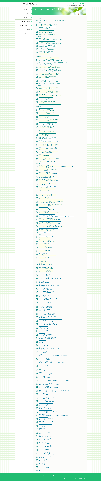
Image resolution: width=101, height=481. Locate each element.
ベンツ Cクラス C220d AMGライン (47, 301)
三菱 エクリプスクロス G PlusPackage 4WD (49, 219)
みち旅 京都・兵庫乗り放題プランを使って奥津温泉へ (52, 39)
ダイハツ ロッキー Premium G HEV (47, 101)
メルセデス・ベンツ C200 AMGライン (48, 69)
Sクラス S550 (42, 469)
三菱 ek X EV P (42, 94)
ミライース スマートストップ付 (46, 446)
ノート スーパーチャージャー (46, 450)
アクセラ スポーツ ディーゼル (47, 397)
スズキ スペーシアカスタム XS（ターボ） (49, 58)
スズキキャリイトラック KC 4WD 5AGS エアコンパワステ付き (54, 380)
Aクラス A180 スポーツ (44, 439)
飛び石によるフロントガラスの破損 (47, 186)
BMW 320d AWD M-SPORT (45, 177)
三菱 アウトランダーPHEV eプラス (47, 195)
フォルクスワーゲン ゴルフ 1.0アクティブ (49, 115)
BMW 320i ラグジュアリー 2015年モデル (49, 348)
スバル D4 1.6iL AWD (44, 263)
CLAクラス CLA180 (44, 412)
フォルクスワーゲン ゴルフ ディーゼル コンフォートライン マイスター (56, 166)
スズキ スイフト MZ (44, 48)
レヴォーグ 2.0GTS (44, 394)
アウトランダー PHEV (44, 443)
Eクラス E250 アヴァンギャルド (46, 436)
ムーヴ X (41, 341)
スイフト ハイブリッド (44, 240)
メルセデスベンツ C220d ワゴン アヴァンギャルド (51, 201)
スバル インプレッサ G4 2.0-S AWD (47, 165)
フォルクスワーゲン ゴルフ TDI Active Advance (50, 70)
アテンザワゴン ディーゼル (45, 445)
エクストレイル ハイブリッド (46, 321)
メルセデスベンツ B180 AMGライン (47, 145)
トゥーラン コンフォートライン (46, 302)
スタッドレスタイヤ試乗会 (45, 383)
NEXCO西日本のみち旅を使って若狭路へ (48, 24)
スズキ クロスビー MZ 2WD (45, 25)
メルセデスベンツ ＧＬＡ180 (46, 287)
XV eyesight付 (42, 428)
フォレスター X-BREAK (44, 359)
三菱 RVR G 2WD (43, 170)
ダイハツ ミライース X (44, 250)
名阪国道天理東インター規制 (46, 65)
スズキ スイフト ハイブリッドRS (47, 225)
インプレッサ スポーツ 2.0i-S (46, 270)
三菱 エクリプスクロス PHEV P (46, 126)
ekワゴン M (42, 310)
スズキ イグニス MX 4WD (45, 292)
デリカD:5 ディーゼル (44, 460)
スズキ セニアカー (44, 404)
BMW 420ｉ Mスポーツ (44, 382)
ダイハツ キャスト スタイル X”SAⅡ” (48, 316)
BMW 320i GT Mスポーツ (45, 272)
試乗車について (43, 261)
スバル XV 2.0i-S (43, 254)
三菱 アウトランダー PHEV (45, 32)
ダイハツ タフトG (43, 117)
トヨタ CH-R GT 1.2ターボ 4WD (47, 248)
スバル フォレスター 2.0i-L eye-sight (47, 307)
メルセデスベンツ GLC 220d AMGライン (48, 151)
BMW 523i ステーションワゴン (46, 421)
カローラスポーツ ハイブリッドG (47, 214)
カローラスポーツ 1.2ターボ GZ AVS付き (49, 212)
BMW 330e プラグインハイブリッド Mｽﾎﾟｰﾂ (50, 285)
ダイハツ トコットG (44, 197)
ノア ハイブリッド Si (44, 243)
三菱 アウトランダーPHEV (45, 334)
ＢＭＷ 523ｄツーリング (45, 393)
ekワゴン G (42, 426)
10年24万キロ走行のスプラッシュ (47, 138)
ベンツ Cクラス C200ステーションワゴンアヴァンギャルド (53, 355)
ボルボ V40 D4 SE (43, 326)
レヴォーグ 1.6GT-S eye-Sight (46, 401)
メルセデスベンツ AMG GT (45, 208)
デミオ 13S (42, 379)
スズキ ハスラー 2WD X (44, 159)
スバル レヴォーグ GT (44, 134)
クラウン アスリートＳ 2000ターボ (47, 314)
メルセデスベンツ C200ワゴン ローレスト (49, 158)
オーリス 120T (42, 340)
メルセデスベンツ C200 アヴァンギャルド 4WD (50, 204)
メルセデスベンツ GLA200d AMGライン (48, 147)
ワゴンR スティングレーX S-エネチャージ (49, 387)
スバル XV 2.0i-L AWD (44, 257)
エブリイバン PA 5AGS (44, 349)
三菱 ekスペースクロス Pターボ (46, 152)
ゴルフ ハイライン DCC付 (45, 449)
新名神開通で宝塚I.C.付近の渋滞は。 (48, 218)
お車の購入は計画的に (44, 42)
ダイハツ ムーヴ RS (44, 31)
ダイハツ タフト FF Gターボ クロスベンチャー (50, 95)
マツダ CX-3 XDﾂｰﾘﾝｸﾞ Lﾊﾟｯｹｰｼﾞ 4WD (48, 298)
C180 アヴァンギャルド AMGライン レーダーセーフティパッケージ (55, 390)
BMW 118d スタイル (44, 282)
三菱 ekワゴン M (43, 182)
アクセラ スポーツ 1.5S (44, 396)
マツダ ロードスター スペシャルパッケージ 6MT (50, 319)
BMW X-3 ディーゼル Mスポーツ (47, 229)
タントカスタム (43, 459)
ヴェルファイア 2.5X (44, 344)
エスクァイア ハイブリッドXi (46, 373)
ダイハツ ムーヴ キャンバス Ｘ (46, 275)
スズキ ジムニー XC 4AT (45, 211)
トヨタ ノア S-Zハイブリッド (46, 97)
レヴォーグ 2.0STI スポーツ (45, 277)
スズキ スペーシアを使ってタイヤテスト (48, 215)
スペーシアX (42, 327)
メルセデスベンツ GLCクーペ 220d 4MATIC (48, 228)
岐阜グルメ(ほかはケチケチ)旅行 (48, 46)
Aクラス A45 (42, 414)
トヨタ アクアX (43, 102)
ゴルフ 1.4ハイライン (44, 251)
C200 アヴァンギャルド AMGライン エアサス (50, 389)
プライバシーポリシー (68, 478)
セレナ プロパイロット (44, 274)
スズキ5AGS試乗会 (43, 352)
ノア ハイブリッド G (44, 398)
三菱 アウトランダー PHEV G (46, 108)
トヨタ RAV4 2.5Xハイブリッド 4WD (48, 173)
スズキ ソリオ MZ (43, 135)
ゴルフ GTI (42, 407)
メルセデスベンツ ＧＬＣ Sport (46, 289)
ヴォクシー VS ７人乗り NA (45, 410)
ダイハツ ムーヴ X (43, 28)
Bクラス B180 (42, 354)
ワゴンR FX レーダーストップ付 (46, 452)
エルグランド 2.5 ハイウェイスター (47, 313)
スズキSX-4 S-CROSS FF (45, 345)
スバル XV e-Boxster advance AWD (47, 140)
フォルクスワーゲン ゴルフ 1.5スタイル (48, 119)
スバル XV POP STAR (44, 363)
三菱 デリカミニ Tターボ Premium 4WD (48, 74)
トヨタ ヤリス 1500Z (44, 157)
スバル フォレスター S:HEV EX (46, 30)
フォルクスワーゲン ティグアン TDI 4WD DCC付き (51, 200)
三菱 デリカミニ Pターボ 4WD (47, 27)
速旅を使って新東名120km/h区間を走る (48, 180)
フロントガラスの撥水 (44, 113)
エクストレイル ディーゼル (45, 438)
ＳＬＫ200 (41, 431)
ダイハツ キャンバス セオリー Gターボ (48, 87)
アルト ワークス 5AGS (44, 295)
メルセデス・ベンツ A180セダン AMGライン (49, 73)
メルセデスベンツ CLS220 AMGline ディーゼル (50, 337)
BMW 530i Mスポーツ (44, 246)
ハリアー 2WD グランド (45, 440)
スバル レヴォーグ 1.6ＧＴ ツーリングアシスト (50, 221)
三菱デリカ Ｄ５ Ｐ (43, 187)
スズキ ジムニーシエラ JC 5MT (46, 209)
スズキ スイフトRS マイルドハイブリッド (49, 144)
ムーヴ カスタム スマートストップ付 (48, 453)
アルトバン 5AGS (43, 365)
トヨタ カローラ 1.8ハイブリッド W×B (48, 169)
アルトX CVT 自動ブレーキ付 (46, 361)
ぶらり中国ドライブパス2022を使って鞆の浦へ (50, 83)
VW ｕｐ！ (41, 433)
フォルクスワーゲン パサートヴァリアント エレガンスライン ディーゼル (56, 216)
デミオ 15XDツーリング (45, 376)
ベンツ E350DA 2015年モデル (46, 375)
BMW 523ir (42, 457)
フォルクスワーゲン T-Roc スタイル (47, 142)
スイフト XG (42, 258)
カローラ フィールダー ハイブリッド (48, 455)
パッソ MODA (42, 281)
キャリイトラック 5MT (44, 462)
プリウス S (42, 296)
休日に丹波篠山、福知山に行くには (47, 76)
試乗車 (41, 429)
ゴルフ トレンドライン (44, 447)
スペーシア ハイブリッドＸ (46, 236)
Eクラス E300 (42, 442)
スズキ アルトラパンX (44, 335)
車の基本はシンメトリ (44, 190)
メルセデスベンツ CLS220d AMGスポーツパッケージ (51, 226)
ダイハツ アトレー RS (44, 98)
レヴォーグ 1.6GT (43, 328)
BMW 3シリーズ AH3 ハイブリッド (47, 408)
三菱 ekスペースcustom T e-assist (47, 342)
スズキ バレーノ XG (44, 288)
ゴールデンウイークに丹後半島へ (47, 49)
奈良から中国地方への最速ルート (47, 41)
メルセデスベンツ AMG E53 (45, 154)
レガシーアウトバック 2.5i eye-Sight (47, 372)
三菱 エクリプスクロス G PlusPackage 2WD (49, 223)
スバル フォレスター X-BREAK (46, 110)
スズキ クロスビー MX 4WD (45, 232)
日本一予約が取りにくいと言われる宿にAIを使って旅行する (53, 20)
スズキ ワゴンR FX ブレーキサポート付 (48, 148)
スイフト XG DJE (43, 417)
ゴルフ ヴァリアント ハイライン (46, 418)
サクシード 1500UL (44, 386)
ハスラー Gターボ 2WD (44, 377)
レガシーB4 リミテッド (44, 370)
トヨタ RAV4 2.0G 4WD (45, 175)
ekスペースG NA (43, 470)
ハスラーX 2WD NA (44, 467)
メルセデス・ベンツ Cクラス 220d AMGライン (50, 104)
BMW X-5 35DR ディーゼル (45, 424)
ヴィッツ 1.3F (42, 400)
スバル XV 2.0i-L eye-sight (45, 306)
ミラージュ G (42, 294)
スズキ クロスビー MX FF (45, 230)
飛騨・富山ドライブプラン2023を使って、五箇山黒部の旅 (53, 62)
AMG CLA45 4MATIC (44, 299)
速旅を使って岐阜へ (44, 198)
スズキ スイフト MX (44, 54)
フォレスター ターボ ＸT (45, 358)
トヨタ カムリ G (43, 244)
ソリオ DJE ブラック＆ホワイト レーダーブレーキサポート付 (53, 415)
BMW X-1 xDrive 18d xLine (45, 267)
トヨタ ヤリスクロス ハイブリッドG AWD (49, 141)
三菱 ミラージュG (43, 149)
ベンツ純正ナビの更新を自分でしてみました (49, 91)
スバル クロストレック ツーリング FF (48, 80)
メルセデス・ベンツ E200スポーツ (47, 133)
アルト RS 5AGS (43, 351)
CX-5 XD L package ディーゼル (46, 356)
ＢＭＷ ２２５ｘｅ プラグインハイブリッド (49, 291)
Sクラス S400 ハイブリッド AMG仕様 (48, 411)
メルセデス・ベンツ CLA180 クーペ (47, 124)
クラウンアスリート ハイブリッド (47, 456)
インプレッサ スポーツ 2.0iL (46, 271)
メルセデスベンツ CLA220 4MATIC (47, 183)
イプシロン (42, 466)
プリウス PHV (42, 260)
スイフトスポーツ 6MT (44, 237)
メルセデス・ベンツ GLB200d (46, 127)
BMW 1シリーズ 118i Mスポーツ (46, 338)
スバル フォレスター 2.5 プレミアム (47, 202)
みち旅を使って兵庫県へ (45, 109)
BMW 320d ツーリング (44, 317)
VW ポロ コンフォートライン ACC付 (49, 384)
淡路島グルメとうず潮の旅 (45, 79)
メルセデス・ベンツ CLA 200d (46, 59)
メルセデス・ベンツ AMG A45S (46, 112)
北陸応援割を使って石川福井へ (46, 51)
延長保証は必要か (43, 253)
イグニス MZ (42, 280)
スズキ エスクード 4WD (44, 312)
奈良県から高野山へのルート (46, 88)
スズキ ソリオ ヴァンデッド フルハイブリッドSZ (50, 60)
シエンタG (41, 331)
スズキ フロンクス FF (44, 38)
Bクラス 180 (42, 463)
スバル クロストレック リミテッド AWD (48, 81)
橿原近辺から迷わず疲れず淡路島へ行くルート (50, 43)
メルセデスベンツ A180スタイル (47, 189)
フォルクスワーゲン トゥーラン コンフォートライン (51, 323)
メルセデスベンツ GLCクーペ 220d (47, 255)
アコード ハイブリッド (44, 432)
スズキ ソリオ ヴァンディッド (46, 320)
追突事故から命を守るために (46, 63)
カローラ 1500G (43, 347)
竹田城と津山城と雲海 (44, 168)
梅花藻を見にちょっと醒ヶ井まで (47, 72)
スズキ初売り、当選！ (44, 52)
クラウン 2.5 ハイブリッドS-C (46, 205)
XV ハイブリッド (43, 419)
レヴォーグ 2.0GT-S (44, 330)
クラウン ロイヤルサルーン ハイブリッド (49, 309)
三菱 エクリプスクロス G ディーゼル (48, 179)
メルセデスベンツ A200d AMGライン (48, 176)
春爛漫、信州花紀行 (44, 77)
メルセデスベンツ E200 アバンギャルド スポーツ (50, 278)
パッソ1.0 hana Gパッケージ (46, 403)
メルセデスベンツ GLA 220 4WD (47, 241)
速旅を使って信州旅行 (44, 172)
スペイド (41, 422)
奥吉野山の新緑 (43, 99)
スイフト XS (42, 425)
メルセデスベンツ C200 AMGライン (47, 194)
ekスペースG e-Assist (44, 366)
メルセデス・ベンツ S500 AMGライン (48, 122)
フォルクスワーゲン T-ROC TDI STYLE (48, 66)
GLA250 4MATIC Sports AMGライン (47, 391)
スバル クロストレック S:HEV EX (47, 34)
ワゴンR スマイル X (44, 116)
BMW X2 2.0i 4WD (43, 207)
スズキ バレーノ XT (44, 284)
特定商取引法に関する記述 (80, 478)
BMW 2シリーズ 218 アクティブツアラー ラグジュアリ (52, 362)
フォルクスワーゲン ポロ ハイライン (48, 222)
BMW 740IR (42, 333)
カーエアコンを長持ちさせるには (48, 45)
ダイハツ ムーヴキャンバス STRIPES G (48, 92)
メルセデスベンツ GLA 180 (45, 247)
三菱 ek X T (42, 184)
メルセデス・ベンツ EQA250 (46, 120)
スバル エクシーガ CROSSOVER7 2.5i (48, 324)
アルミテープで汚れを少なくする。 (47, 161)
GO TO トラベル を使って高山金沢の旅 (48, 137)
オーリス (41, 435)
